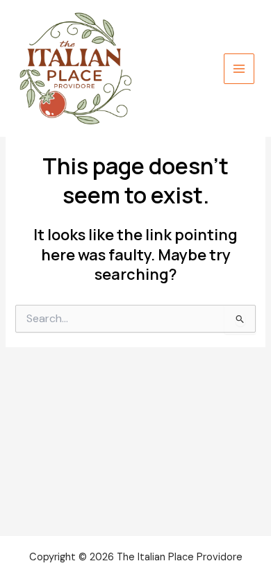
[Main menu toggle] (239, 68)
